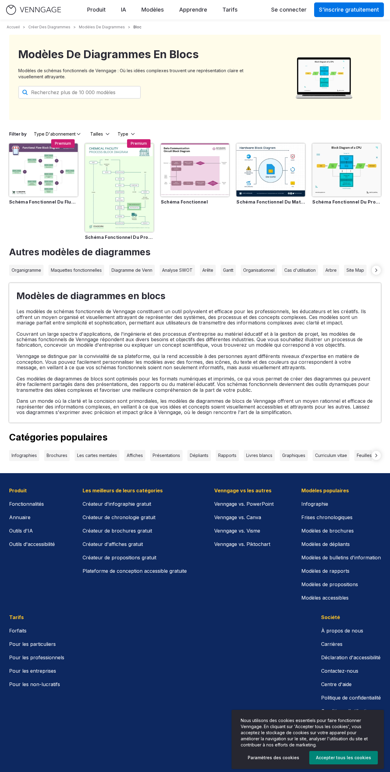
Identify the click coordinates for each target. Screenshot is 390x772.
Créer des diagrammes (49, 27)
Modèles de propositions (329, 584)
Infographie (314, 504)
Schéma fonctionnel (184, 201)
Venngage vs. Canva (237, 517)
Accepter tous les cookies (343, 757)
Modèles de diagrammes (102, 27)
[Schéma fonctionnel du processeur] (346, 170)
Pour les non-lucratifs (34, 684)
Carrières (331, 644)
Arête (207, 270)
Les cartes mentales (97, 455)
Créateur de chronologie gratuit (119, 517)
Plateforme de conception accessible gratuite (135, 571)
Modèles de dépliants (325, 544)
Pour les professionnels (36, 657)
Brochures (57, 455)
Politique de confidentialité (351, 698)
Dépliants (199, 455)
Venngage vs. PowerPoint (244, 504)
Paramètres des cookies (273, 757)
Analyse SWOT (177, 270)
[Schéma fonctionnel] (195, 170)
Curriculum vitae (331, 455)
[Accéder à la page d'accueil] (33, 10)
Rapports (227, 455)
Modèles (152, 9)
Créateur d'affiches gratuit (113, 544)
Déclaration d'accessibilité (351, 657)
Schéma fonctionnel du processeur (346, 201)
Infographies (24, 455)
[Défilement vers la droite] (376, 270)
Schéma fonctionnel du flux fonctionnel (43, 201)
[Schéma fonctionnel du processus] (119, 187)
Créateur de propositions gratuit (119, 557)
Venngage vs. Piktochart (242, 544)
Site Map (355, 270)
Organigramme (26, 270)
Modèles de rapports (325, 571)
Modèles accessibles (325, 598)
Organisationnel (259, 270)
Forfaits (18, 631)
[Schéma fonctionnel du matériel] (270, 170)
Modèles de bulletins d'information (341, 557)
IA (123, 9)
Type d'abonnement (55, 133)
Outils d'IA (21, 531)
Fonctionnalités (26, 504)
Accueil (13, 27)
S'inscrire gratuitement (349, 9)
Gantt (228, 270)
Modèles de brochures (327, 531)
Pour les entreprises (32, 671)
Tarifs (230, 9)
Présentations (166, 455)
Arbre (331, 270)
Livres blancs (259, 455)
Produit (96, 9)
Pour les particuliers (32, 644)
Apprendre (193, 9)
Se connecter (289, 9)
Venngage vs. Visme (237, 531)
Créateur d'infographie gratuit (117, 504)
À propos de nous (342, 631)
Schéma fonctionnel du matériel (270, 201)
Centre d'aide (336, 684)
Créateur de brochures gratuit (117, 531)
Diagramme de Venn (132, 270)
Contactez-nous (339, 671)
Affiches (135, 455)
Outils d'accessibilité (32, 544)
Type (123, 133)
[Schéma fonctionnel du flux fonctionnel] (43, 170)
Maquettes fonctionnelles (76, 270)
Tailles (96, 133)
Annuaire (19, 517)
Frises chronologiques (327, 517)
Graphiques (293, 455)
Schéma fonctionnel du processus (119, 237)
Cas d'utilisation (300, 270)
